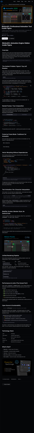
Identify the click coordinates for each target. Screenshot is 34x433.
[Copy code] (30, 85)
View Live (5, 38)
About (29, 1)
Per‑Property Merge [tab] (10, 114)
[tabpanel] (17, 123)
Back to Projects (7, 384)
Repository (12, 38)
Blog (22, 1)
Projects (18, 1)
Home (14, 1)
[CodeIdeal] (1, 1)
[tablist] (17, 115)
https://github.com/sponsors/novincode (8, 322)
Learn (25, 1)
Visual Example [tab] (24, 114)
